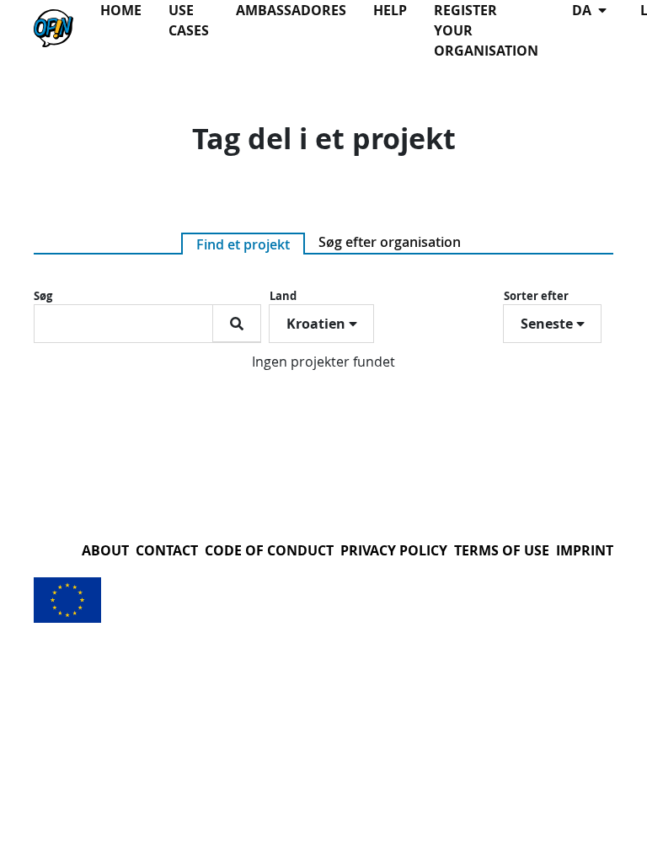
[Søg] (236, 323)
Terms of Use (501, 550)
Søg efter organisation (389, 242)
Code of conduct (269, 550)
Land (283, 295)
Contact (167, 550)
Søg (43, 295)
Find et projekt (243, 244)
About (105, 550)
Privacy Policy (393, 550)
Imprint (584, 550)
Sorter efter (536, 295)
